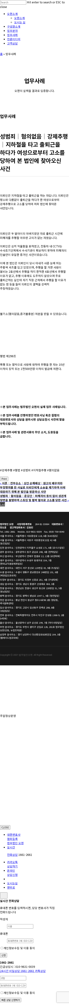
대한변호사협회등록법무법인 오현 (15, 838)
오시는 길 (21, 680)
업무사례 (13, 695)
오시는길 (12, 883)
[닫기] (3, 895)
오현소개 (13, 669)
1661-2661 (17, 971)
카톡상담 (40, 971)
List (2, 504)
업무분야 (13, 690)
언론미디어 (15, 701)
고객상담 (13, 706)
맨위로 (11, 887)
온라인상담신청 (12, 872)
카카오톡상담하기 (12, 864)
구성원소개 (15, 685)
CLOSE (5, 827)
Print (4, 478)
